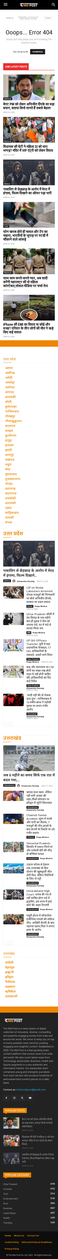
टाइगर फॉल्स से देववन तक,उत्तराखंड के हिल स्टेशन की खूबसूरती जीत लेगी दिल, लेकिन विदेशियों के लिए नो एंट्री (39, 872)
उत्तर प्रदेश (13, 534)
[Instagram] (14, 1098)
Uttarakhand (9, 785)
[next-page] (10, 724)
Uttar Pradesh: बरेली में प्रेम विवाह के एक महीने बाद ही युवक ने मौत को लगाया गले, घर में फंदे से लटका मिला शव (40, 621)
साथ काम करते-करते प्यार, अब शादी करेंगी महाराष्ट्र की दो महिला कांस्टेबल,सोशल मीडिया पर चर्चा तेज (25, 282)
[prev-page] (5, 724)
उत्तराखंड (12, 739)
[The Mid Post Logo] (29, 5)
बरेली (28, 633)
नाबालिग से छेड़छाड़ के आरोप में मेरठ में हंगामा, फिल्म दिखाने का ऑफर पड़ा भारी (27, 191)
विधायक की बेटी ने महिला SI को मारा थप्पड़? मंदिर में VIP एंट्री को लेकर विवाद (28, 148)
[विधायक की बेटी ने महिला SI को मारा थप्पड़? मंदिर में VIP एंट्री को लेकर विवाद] (29, 130)
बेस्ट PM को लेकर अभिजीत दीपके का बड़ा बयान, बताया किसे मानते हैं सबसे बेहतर (28, 106)
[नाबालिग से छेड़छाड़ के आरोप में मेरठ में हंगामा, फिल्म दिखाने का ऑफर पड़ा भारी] (29, 172)
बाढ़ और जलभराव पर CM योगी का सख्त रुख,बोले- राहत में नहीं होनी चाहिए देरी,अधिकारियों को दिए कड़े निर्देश (40, 674)
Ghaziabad (31, 714)
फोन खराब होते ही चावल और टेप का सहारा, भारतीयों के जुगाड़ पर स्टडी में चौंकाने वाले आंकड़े (25, 235)
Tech (6, 226)
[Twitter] (22, 1098)
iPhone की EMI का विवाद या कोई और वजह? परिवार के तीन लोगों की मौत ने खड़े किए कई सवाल (28, 328)
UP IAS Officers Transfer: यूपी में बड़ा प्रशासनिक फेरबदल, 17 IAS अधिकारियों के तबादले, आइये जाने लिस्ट (39, 648)
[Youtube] (30, 1098)
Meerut (7, 184)
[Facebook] (6, 1098)
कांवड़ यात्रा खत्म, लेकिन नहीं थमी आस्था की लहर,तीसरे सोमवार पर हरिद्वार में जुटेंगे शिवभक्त (39, 798)
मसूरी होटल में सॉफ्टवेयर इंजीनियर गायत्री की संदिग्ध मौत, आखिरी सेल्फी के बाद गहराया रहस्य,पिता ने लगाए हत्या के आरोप (40, 923)
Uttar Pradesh (33, 659)
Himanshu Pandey (25, 581)
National (7, 99)
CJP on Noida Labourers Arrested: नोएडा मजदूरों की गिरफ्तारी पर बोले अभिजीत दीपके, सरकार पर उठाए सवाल (40, 595)
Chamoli (30, 837)
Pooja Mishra (41, 606)
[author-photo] (14, 581)
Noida (29, 606)
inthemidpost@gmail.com (31, 1089)
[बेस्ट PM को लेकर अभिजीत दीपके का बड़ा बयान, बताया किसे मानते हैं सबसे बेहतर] (29, 87)
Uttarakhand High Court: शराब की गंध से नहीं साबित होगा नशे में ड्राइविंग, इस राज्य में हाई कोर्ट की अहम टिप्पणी (39, 898)
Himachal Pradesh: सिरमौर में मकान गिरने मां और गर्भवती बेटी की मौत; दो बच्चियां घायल (39, 849)
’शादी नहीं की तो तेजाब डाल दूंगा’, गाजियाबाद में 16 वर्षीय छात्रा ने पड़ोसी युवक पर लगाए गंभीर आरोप (39, 702)
